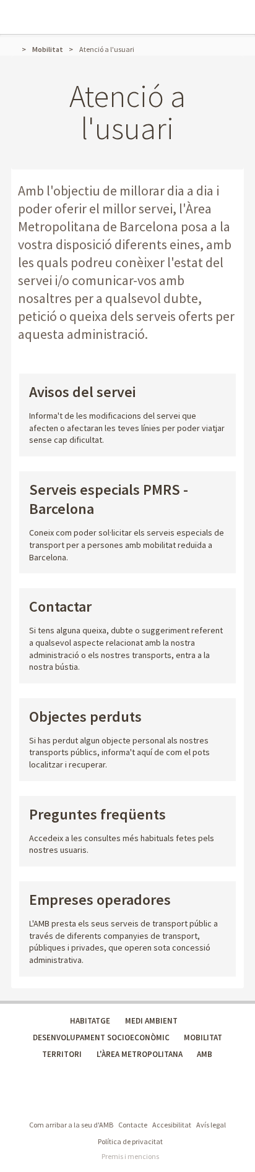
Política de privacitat (130, 1141)
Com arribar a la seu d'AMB (71, 1124)
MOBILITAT (203, 1037)
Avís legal (211, 1124)
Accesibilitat (171, 1124)
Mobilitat (47, 49)
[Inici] (16, 49)
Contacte (132, 1124)
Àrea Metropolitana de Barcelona (73, 1100)
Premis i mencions (130, 1156)
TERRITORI (62, 1054)
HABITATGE (90, 1021)
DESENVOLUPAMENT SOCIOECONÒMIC (101, 1037)
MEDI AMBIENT (151, 1021)
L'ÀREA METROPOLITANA (140, 1054)
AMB (204, 1054)
